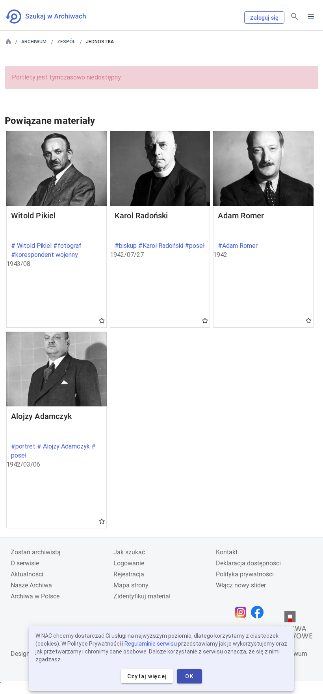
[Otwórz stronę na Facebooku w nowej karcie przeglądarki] (259, 612)
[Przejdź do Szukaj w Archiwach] (53, 16)
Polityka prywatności (245, 574)
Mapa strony (131, 585)
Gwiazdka (102, 320)
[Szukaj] (294, 16)
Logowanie (128, 563)
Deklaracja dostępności (248, 563)
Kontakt (227, 552)
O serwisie (25, 563)
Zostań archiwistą (36, 552)
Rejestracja (128, 574)
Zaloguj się (264, 18)
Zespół (66, 41)
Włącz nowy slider (241, 585)
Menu (310, 16)
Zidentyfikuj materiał (142, 596)
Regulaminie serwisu (150, 643)
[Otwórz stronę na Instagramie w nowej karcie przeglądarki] (242, 612)
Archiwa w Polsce (35, 596)
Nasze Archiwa (31, 585)
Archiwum (33, 41)
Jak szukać (129, 552)
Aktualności (27, 574)
